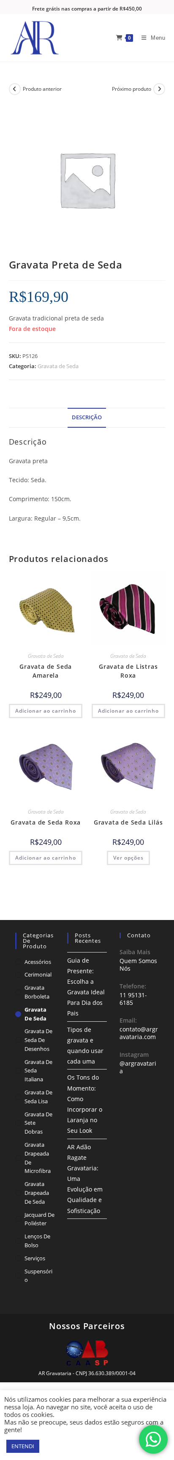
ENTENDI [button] (22, 1446)
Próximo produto (131, 88)
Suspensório (38, 1275)
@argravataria (138, 1067)
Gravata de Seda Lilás (128, 822)
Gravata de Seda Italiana (38, 1070)
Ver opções (128, 857)
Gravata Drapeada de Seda (36, 1192)
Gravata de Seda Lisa (38, 1096)
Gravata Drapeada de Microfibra (37, 1158)
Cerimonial (38, 974)
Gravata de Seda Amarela (45, 670)
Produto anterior (42, 88)
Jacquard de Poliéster (39, 1219)
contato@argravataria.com (139, 1033)
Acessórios (37, 962)
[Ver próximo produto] (159, 89)
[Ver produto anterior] (15, 89)
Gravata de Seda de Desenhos (38, 1040)
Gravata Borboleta (36, 992)
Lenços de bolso (37, 1240)
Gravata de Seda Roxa (46, 822)
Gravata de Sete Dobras (38, 1123)
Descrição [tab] (87, 417)
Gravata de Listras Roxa (128, 670)
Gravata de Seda (58, 366)
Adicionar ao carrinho (45, 710)
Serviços (34, 1258)
